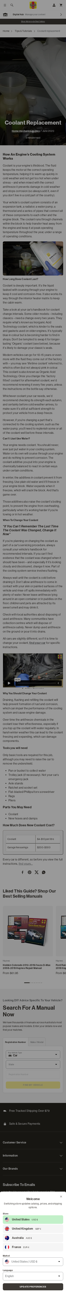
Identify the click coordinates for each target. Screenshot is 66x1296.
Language (8, 1270)
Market (6, 1256)
